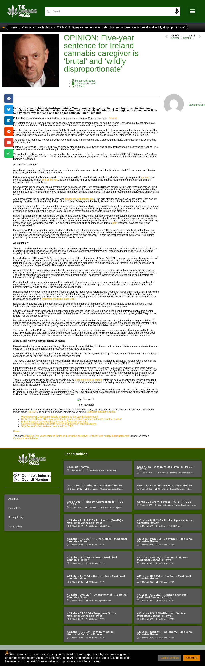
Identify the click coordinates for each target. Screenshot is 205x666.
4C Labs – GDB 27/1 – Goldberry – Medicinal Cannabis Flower (165, 633)
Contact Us (14, 508)
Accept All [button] (192, 657)
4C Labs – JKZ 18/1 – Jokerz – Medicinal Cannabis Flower (92, 558)
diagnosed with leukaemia (79, 199)
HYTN (101, 545)
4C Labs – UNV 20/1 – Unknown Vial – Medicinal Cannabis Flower (97, 596)
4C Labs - (93, 526)
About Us (13, 499)
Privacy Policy (16, 517)
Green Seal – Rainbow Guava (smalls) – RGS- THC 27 (95, 503)
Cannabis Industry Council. (101, 412)
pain (114, 223)
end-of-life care (50, 179)
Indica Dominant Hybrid (181, 489)
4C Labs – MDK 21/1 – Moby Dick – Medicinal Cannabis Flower (165, 540)
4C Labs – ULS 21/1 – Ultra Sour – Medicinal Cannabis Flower (164, 577)
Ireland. (112, 118)
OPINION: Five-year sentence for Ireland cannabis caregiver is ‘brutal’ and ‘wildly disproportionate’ (76, 436)
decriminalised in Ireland (88, 380)
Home (13, 27)
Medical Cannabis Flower (181, 473)
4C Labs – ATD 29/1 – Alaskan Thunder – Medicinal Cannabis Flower (162, 596)
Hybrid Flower (105, 526)
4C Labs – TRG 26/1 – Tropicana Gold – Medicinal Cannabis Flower (91, 614)
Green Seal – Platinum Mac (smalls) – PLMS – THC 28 (165, 468)
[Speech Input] (176, 11)
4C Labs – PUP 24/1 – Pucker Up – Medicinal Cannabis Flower (165, 521)
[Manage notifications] (7, 653)
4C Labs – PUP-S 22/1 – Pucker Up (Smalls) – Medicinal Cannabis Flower (95, 521)
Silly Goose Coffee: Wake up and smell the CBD (47, 426)
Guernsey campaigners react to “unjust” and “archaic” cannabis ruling (58, 424)
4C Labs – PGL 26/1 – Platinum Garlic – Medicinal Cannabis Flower (161, 614)
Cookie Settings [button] (170, 657)
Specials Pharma (78, 466)
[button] (192, 11)
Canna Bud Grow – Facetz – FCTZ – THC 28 (164, 501)
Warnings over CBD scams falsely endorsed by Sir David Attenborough (59, 416)
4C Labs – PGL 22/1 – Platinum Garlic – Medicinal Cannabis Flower (91, 633)
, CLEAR (32, 412)
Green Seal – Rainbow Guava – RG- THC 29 (164, 485)
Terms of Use (15, 526)
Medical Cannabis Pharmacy (103, 470)
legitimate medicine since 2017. (58, 299)
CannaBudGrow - (166, 505)
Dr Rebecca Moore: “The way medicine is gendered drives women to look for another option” (71, 419)
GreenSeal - (163, 473)
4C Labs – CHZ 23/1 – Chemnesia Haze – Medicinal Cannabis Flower (162, 558)
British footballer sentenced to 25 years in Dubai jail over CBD (54, 421)
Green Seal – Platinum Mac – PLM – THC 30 (94, 485)
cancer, (145, 177)
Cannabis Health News (37, 27)
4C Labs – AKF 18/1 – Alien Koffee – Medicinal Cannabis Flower (96, 577)
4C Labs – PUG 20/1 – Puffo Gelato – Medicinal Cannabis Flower (97, 540)
